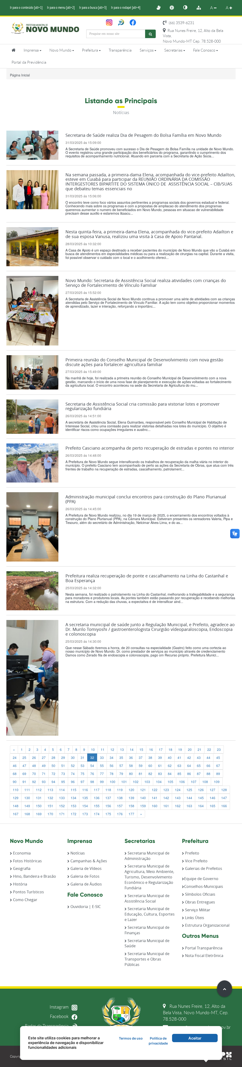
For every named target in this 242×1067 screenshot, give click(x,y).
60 (150, 765)
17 (161, 749)
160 (154, 805)
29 (63, 757)
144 (189, 797)
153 (73, 805)
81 (141, 773)
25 (24, 757)
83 (160, 773)
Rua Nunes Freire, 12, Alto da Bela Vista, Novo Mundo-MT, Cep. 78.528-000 (195, 1012)
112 (39, 789)
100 (112, 781)
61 (160, 765)
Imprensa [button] (32, 50)
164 (201, 805)
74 (73, 773)
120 (131, 789)
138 (120, 797)
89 (218, 773)
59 (141, 765)
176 (120, 813)
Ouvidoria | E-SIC (85, 906)
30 (73, 757)
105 (170, 781)
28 (53, 757)
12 (112, 749)
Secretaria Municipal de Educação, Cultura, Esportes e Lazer (150, 914)
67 (218, 765)
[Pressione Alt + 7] (187, 7)
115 (73, 789)
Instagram (60, 1007)
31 (82, 757)
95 (63, 781)
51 (63, 765)
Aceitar (194, 1038)
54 (92, 765)
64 (189, 765)
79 (121, 773)
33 (102, 757)
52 (73, 765)
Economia (21, 853)
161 (166, 805)
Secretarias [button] (173, 50)
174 (96, 813)
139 (131, 797)
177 (131, 813)
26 (34, 757)
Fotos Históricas (27, 860)
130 (27, 797)
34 (111, 757)
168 (27, 813)
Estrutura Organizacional (206, 925)
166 (224, 805)
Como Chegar (24, 899)
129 (15, 797)
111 (27, 789)
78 (111, 773)
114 (62, 789)
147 (224, 797)
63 (179, 765)
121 (143, 789)
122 (154, 789)
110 (15, 789)
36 (131, 757)
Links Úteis (194, 917)
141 (154, 797)
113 (50, 789)
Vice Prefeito (195, 860)
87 (199, 773)
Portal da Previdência (29, 62)
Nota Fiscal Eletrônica (203, 955)
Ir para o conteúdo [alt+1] (26, 7)
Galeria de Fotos (84, 876)
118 (108, 789)
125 (189, 789)
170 (50, 813)
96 (73, 781)
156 (108, 805)
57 (121, 765)
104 (159, 781)
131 (39, 797)
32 (92, 757)
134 (73, 797)
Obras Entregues (199, 902)
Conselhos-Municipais (203, 886)
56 (111, 765)
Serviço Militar (197, 909)
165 (212, 805)
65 (199, 765)
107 (193, 781)
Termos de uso (131, 1038)
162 (178, 805)
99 (102, 781)
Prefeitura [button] (90, 50)
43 (199, 757)
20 (190, 749)
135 (85, 797)
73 (63, 773)
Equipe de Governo (201, 878)
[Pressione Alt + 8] (201, 7)
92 (34, 781)
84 (170, 773)
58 (131, 765)
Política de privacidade (158, 1040)
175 (108, 813)
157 (120, 805)
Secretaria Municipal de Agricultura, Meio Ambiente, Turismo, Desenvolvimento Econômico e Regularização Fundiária (149, 876)
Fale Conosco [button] (204, 50)
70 (34, 773)
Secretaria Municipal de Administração (147, 855)
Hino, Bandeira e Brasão (34, 876)
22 (209, 749)
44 (208, 757)
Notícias (77, 853)
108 (205, 781)
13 (122, 749)
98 (92, 781)
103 (147, 781)
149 (27, 805)
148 (15, 805)
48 (34, 765)
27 (44, 757)
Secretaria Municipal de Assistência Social (147, 898)
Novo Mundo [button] (60, 50)
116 (85, 789)
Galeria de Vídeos (85, 868)
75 (82, 773)
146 (212, 797)
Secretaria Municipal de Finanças (147, 930)
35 (121, 757)
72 (53, 773)
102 (135, 781)
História (19, 884)
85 (179, 773)
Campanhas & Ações (88, 860)
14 (132, 749)
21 (199, 749)
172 (73, 813)
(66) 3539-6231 (181, 22)
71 (44, 773)
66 (208, 765)
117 (96, 789)
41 (179, 757)
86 (189, 773)
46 (15, 765)
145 (201, 797)
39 (160, 757)
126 (201, 789)
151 (50, 805)
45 (218, 757)
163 (189, 805)
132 (50, 797)
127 (212, 789)
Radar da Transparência (47, 1026)
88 (208, 773)
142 (166, 797)
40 (170, 757)
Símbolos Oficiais (199, 894)
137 (108, 797)
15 (141, 749)
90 (15, 781)
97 (82, 781)
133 (62, 797)
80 (131, 773)
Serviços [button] (147, 50)
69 (24, 773)
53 (82, 765)
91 (24, 781)
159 (143, 805)
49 (44, 765)
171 (62, 813)
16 (151, 749)
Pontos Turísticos (28, 891)
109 (217, 781)
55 (102, 765)
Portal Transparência (203, 948)
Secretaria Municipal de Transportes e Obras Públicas (147, 959)
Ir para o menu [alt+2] (61, 7)
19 (180, 749)
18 (170, 749)
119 (120, 789)
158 (131, 805)
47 (24, 765)
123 (166, 789)
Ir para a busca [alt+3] (93, 7)
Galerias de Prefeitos (203, 868)
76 (92, 773)
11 (102, 749)
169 (39, 813)
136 (96, 797)
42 (189, 757)
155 (96, 805)
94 (53, 781)
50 (53, 765)
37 (141, 757)
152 (62, 805)
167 (15, 813)
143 (178, 797)
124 (178, 789)
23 (219, 749)
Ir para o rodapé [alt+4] (125, 7)
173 (85, 813)
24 (15, 757)
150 (39, 805)
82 (150, 773)
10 (93, 749)
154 (85, 805)
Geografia (21, 868)
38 (150, 757)
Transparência (120, 50)
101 (124, 781)
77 (102, 773)
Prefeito (191, 853)
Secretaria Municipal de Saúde (147, 943)
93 (44, 781)
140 (143, 797)
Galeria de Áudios (85, 884)
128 (224, 789)
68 (15, 773)
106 (182, 781)
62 (170, 765)
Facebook (60, 1016)
